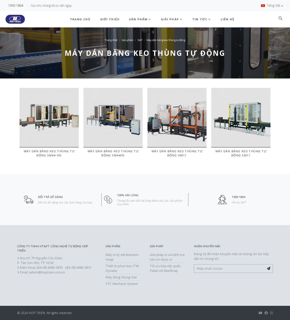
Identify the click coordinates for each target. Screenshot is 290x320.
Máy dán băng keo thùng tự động (166, 40)
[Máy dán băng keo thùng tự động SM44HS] (113, 117)
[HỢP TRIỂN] (15, 19)
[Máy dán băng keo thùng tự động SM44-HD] (49, 117)
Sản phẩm (138, 19)
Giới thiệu (110, 19)
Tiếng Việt (273, 5)
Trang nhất (111, 40)
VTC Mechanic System (122, 284)
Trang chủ (80, 19)
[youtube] (260, 313)
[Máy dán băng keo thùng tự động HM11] (177, 117)
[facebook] (266, 313)
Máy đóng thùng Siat (121, 277)
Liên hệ (227, 19)
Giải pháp (170, 19)
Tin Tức (199, 19)
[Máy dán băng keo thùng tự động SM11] (240, 117)
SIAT (140, 40)
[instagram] (271, 313)
